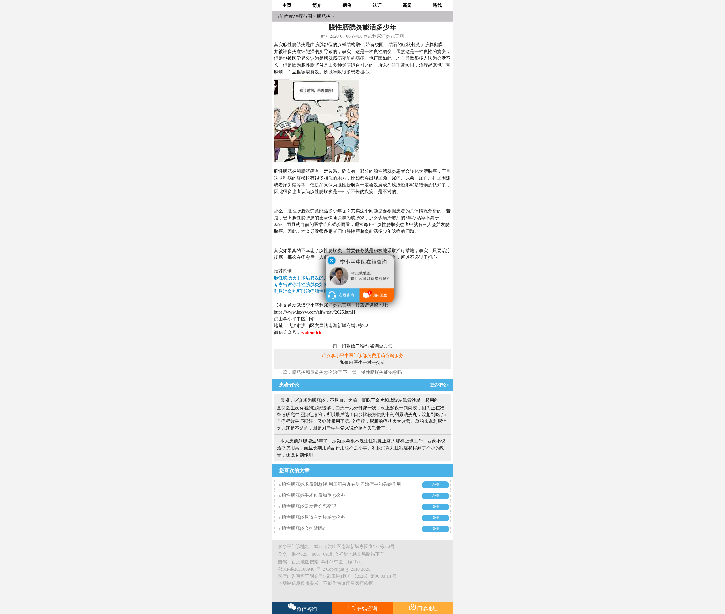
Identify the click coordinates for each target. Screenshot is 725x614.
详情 (435, 485)
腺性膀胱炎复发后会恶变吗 (309, 506)
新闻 (407, 5)
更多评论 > (441, 385)
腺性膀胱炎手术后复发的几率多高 (308, 277)
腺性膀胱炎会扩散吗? (303, 528)
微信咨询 (307, 609)
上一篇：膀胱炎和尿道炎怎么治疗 (308, 372)
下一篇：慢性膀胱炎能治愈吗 (372, 372)
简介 (316, 5)
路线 (437, 5)
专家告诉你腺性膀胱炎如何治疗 (305, 284)
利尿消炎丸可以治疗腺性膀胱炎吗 (308, 291)
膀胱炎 (323, 16)
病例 (347, 5)
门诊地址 (423, 607)
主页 (286, 5)
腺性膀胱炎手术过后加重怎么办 (313, 495)
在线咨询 (362, 607)
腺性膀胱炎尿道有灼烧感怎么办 (313, 517)
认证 (377, 5)
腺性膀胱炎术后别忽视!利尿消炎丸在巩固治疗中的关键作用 (341, 484)
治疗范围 (303, 16)
